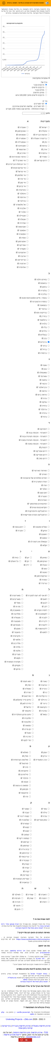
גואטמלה (43, 373)
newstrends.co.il (33, 1037)
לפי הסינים (40, 958)
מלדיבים (17, 643)
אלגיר (23, 212)
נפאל (45, 714)
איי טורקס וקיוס (19, 168)
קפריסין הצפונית (22, 879)
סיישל (28, 707)
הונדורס (43, 500)
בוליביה (44, 294)
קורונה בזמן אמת (25, 1028)
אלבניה (23, 208)
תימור (18, 906)
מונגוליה (17, 618)
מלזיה (18, 647)
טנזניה (44, 580)
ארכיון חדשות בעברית (21, 1026)
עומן (45, 752)
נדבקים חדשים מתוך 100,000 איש (30, 95)
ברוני (45, 346)
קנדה (27, 868)
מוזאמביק (17, 610)
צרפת (44, 146)
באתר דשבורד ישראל (39, 974)
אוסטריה (22, 138)
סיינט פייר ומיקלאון (23, 700)
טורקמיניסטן (42, 576)
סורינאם (27, 696)
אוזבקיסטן (21, 131)
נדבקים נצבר (39, 85)
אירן (45, 149)
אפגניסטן (22, 241)
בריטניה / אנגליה (40, 138)
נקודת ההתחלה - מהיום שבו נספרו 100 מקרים (25, 109)
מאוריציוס (16, 599)
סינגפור (28, 711)
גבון (45, 369)
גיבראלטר (42, 387)
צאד (45, 809)
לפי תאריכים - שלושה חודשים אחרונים (29, 106)
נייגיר (45, 703)
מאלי (18, 603)
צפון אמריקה (41, 820)
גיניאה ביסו (42, 395)
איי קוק (23, 183)
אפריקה (22, 245)
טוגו (45, 569)
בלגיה (44, 324)
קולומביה (25, 820)
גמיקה (44, 402)
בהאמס (43, 283)
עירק (45, 756)
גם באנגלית (12, 978)
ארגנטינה (22, 252)
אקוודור (23, 249)
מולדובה (17, 614)
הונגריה (44, 496)
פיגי (27, 767)
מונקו (18, 629)
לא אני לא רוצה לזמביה (37, 595)
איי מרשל (22, 172)
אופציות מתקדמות (40, 78)
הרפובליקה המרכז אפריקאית (35, 515)
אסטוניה (22, 234)
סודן (29, 685)
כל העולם (15, 561)
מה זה (18, 607)
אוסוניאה (22, 135)
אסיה (23, 238)
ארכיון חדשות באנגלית (41, 1026)
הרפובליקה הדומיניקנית (37, 511)
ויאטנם (44, 534)
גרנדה (44, 413)
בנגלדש (43, 335)
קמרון (26, 864)
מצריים (17, 654)
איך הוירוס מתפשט (17, 951)
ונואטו (44, 538)
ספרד (44, 157)
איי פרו (23, 179)
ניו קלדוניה (42, 696)
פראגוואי (25, 793)
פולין (26, 756)
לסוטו (44, 632)
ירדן (28, 565)
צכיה (45, 816)
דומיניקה (43, 429)
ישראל (44, 127)
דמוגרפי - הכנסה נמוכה (37, 444)
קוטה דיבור (24, 816)
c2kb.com (28, 1019)
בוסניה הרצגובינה (39, 302)
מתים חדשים (39, 93)
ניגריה (44, 689)
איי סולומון (21, 175)
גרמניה (44, 153)
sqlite (32, 1014)
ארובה (23, 256)
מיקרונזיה (17, 636)
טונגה (44, 572)
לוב (45, 607)
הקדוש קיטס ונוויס (39, 507)
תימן (19, 909)
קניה (27, 871)
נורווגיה (44, 685)
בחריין (44, 316)
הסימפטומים (45, 953)
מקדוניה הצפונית (14, 662)
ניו (46, 692)
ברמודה (43, 353)
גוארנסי (43, 376)
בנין (45, 338)
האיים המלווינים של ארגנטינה (35, 478)
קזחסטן (26, 846)
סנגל (29, 733)
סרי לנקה (27, 740)
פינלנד (26, 778)
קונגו (27, 827)
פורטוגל (25, 763)
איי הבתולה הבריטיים (17, 164)
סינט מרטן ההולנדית (22, 714)
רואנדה (44, 895)
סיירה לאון (26, 703)
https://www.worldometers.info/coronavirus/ (33, 939)
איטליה (44, 131)
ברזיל (44, 349)
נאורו (45, 681)
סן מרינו (27, 729)
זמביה (20, 531)
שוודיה (31, 895)
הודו (45, 485)
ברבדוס (43, 342)
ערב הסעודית (41, 760)
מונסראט (17, 625)
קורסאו (26, 842)
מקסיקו (17, 665)
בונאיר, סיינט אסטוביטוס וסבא (34, 298)
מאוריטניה (16, 595)
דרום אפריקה (41, 455)
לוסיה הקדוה (42, 610)
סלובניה (27, 718)
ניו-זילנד (43, 700)
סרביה (28, 737)
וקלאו (44, 545)
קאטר (26, 809)
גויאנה (44, 380)
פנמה (26, 782)
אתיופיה (22, 267)
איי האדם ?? (20, 160)
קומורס (26, 824)
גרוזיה (44, 406)
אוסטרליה (21, 142)
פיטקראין (25, 771)
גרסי (45, 417)
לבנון (45, 603)
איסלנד (23, 194)
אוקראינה (22, 146)
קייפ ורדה (25, 849)
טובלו (44, 565)
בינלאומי (43, 320)
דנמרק (44, 447)
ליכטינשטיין (42, 629)
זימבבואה (19, 527)
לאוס (45, 599)
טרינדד (44, 583)
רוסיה (44, 902)
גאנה (45, 365)
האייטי (44, 474)
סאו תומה (27, 681)
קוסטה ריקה (24, 838)
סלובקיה (27, 722)
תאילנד (17, 895)
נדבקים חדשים (38, 87)
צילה (45, 813)
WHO (25, 980)
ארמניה (22, 264)
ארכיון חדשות (36, 1032)
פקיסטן (25, 789)
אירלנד (23, 201)
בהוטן (44, 287)
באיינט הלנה (42, 279)
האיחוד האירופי (40, 471)
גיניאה (44, 391)
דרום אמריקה (41, 451)
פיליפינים (25, 774)
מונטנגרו (17, 621)
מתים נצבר (40, 90)
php (2, 1012)
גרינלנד (44, 409)
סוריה (28, 692)
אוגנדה (23, 127)
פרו (27, 797)
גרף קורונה (6, 1026)
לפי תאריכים (39, 104)
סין (45, 142)
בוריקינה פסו (41, 313)
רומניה (44, 898)
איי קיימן (22, 186)
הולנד (44, 489)
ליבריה (44, 621)
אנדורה (23, 223)
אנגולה (23, 219)
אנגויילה (22, 216)
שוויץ (31, 898)
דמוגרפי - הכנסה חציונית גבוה (34, 436)
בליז (45, 327)
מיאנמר (17, 632)
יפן (28, 561)
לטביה (44, 618)
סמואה (28, 726)
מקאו (18, 658)
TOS (46, 1032)
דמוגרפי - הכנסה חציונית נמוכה (34, 440)
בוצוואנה (43, 305)
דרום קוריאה (42, 160)
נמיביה (44, 711)
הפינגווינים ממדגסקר (38, 504)
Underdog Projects (14, 1019)
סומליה (28, 689)
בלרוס (44, 331)
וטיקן (45, 531)
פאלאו (26, 752)
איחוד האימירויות (19, 157)
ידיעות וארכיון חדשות (12, 1035)
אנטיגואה (22, 227)
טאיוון (44, 558)
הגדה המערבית (40, 482)
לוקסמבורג (42, 614)
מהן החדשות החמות (21, 1032)
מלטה (18, 651)
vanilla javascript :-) (22, 1012)
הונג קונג (43, 493)
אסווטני (23, 230)
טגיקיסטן (43, 561)
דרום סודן (43, 458)
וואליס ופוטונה (41, 527)
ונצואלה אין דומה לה (38, 542)
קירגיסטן (25, 853)
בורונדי (44, 309)
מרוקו (18, 669)
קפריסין (26, 875)
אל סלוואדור (21, 205)
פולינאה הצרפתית (21, 760)
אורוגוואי (22, 149)
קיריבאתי (25, 857)
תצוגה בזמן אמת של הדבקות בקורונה (29, 928)
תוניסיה (17, 898)
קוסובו (26, 835)
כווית (16, 558)
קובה (27, 813)
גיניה (45, 398)
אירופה (23, 197)
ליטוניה (44, 625)
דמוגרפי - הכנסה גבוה (38, 433)
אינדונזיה (22, 190)
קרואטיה (25, 882)
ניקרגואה (43, 707)
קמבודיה (25, 860)
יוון (28, 558)
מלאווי (18, 640)
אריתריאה (21, 260)
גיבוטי (44, 384)
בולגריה (43, 291)
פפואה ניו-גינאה (22, 786)
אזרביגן (23, 153)
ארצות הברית (41, 135)
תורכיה (18, 902)
